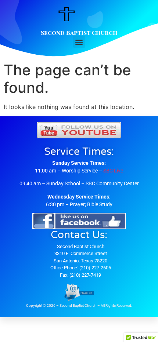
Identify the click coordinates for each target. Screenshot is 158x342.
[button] (79, 42)
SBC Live (113, 171)
